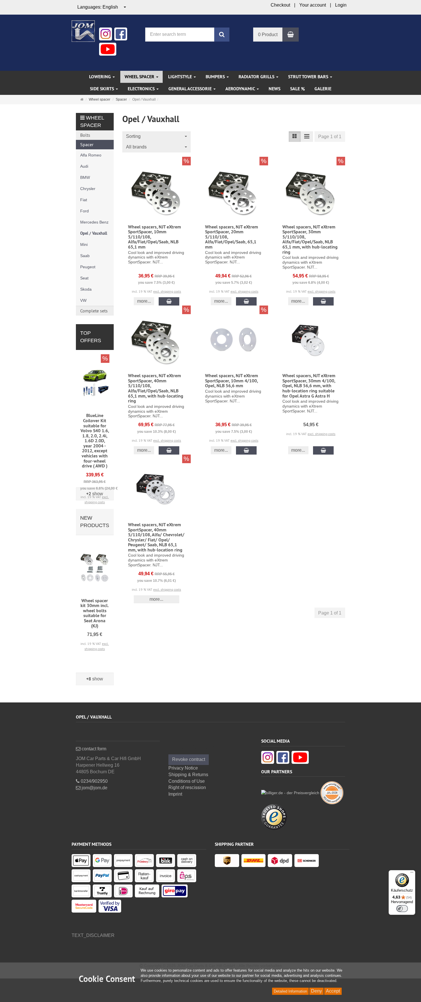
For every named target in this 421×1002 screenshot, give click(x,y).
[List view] (295, 136)
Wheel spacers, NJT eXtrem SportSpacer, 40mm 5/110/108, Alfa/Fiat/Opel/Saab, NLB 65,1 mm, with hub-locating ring (155, 388)
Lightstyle (180, 77)
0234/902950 (94, 781)
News (274, 89)
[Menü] (411, 873)
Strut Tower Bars (308, 77)
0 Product (268, 34)
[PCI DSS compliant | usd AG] (331, 792)
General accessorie (190, 89)
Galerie (322, 89)
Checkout (280, 5)
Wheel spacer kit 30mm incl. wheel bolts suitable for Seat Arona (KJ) (94, 613)
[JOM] (83, 30)
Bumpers (216, 77)
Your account (312, 5)
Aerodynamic (240, 89)
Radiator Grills (257, 77)
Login (341, 5)
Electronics (142, 89)
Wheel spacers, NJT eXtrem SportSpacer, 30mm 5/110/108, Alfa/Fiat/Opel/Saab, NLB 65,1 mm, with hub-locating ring (310, 239)
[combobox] (101, 7)
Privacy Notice (183, 768)
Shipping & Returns (188, 774)
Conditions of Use (186, 781)
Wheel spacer (140, 77)
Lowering (100, 77)
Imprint (175, 794)
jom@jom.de (93, 787)
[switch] (402, 908)
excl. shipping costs (167, 291)
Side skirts (102, 89)
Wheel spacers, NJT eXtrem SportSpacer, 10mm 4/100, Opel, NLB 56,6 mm (231, 381)
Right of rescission (187, 787)
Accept (333, 991)
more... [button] (144, 301)
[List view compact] (306, 136)
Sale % (297, 89)
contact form (93, 748)
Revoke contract (188, 759)
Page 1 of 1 (329, 136)
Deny (316, 991)
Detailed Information (290, 991)
